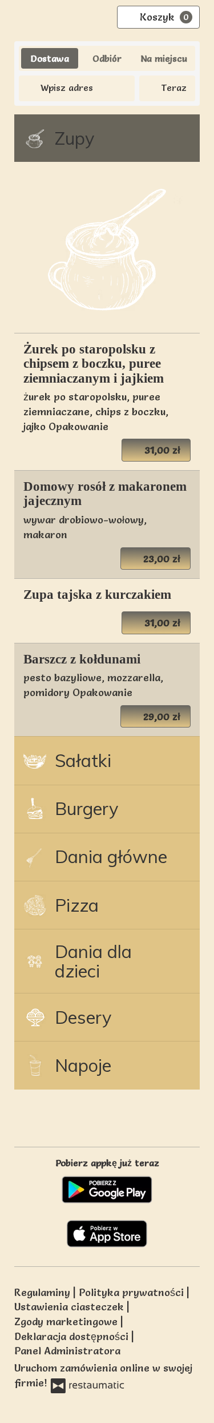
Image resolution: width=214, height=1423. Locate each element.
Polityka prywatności (133, 1292)
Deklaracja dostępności (72, 1336)
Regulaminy (43, 1292)
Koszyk (164, 16)
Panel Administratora (67, 1350)
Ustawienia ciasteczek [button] (70, 1306)
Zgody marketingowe (67, 1321)
